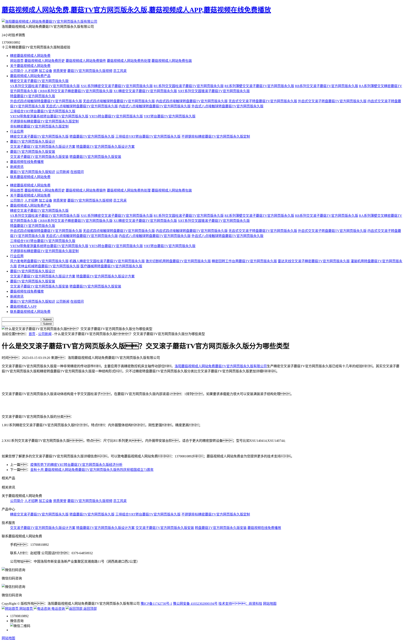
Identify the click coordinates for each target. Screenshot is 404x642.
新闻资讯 (17, 167)
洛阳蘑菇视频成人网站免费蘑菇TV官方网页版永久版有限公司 (221, 366)
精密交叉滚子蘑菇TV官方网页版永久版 (39, 81)
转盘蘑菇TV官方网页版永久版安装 (95, 157)
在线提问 (77, 172)
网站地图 (269, 603)
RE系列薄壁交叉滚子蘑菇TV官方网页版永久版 (259, 86)
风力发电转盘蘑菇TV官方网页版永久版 (39, 261)
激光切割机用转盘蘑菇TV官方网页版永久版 (178, 261)
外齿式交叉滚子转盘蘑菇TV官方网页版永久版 (332, 101)
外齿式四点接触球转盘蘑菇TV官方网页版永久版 (46, 101)
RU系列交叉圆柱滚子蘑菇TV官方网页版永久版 (189, 86)
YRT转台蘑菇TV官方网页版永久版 (169, 116)
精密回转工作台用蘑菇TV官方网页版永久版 (244, 261)
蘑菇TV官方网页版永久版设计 (32, 141)
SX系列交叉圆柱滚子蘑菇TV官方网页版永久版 (45, 86)
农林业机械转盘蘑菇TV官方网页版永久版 (49, 266)
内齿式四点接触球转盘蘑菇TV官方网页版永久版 (192, 101)
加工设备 (45, 71)
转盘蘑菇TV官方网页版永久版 (32, 96)
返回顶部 (89, 608)
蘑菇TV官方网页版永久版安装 (32, 151)
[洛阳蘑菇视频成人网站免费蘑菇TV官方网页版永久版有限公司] (49, 21)
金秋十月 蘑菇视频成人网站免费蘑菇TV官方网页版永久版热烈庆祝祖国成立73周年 (92, 470)
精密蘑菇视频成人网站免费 (30, 55)
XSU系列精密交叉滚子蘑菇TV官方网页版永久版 (117, 86)
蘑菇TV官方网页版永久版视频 (89, 71)
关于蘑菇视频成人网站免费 (30, 66)
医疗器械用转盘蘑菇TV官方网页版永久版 (111, 266)
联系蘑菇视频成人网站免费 (30, 177)
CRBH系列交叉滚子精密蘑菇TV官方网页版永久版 (75, 91)
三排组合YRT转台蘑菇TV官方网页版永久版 (42, 111)
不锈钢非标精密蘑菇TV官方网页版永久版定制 (44, 121)
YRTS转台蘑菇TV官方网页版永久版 (116, 116)
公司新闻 (62, 172)
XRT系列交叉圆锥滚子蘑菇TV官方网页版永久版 (214, 91)
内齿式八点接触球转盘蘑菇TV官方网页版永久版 (155, 106)
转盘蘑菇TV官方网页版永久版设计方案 (105, 146)
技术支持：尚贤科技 (240, 603)
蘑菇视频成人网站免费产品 (30, 76)
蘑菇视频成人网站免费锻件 (86, 61)
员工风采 (120, 71)
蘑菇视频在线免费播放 (27, 162)
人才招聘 (31, 71)
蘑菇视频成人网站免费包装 (172, 61)
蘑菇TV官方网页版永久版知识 (32, 172)
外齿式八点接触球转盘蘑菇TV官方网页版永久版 (227, 106)
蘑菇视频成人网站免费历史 (44, 61)
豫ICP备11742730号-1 (156, 603)
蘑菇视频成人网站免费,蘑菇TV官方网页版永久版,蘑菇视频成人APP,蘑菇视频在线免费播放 (136, 10)
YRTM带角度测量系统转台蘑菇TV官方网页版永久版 (49, 116)
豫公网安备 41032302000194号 (195, 603)
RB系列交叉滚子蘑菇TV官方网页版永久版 (326, 86)
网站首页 (17, 61)
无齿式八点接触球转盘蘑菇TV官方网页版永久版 (82, 106)
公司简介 (17, 71)
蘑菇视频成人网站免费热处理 (129, 61)
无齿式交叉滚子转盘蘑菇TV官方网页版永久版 (263, 101)
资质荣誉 (59, 71)
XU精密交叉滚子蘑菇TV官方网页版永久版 (145, 91)
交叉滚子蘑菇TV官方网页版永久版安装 (39, 157)
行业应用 (17, 131)
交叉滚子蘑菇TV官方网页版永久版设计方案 (42, 146)
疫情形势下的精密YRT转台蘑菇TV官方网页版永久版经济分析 (76, 464)
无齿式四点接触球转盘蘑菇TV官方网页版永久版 (119, 101)
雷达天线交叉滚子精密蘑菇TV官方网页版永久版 (314, 261)
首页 (32, 334)
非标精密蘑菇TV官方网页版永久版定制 (39, 126)
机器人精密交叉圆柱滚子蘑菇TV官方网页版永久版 (107, 261)
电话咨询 (58, 608)
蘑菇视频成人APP (23, 306)
